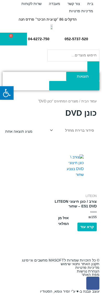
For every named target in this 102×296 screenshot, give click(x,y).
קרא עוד (87, 227)
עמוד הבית (89, 101)
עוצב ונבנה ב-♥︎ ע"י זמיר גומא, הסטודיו (69, 291)
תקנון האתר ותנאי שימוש (80, 264)
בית (90, 4)
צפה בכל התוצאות (74, 86)
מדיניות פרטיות (81, 11)
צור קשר (73, 4)
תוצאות (83, 76)
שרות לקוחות (31, 4)
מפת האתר (90, 275)
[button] (7, 93)
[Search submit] (93, 66)
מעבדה (54, 4)
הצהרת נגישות (88, 271)
